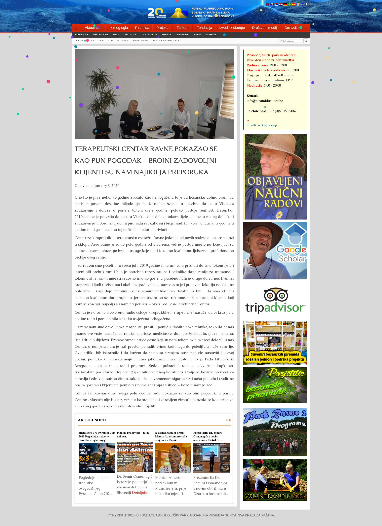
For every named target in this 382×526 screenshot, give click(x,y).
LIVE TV (79, 41)
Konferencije (140, 41)
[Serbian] (276, 4)
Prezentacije (100, 34)
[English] (267, 4)
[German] (285, 4)
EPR (110, 41)
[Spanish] (293, 4)
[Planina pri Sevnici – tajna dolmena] (135, 457)
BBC (101, 41)
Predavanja (182, 34)
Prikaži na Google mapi (262, 125)
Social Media (149, 34)
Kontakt (166, 34)
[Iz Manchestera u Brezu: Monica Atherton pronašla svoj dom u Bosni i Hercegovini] (173, 458)
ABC (93, 41)
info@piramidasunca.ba (265, 101)
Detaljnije (140, 492)
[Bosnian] (272, 4)
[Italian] (306, 4)
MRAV (116, 34)
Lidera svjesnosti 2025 (166, 41)
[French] (298, 4)
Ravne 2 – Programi (205, 34)
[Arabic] (289, 4)
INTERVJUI (122, 41)
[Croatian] (281, 4)
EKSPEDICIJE (82, 34)
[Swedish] (302, 4)
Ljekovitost (131, 34)
